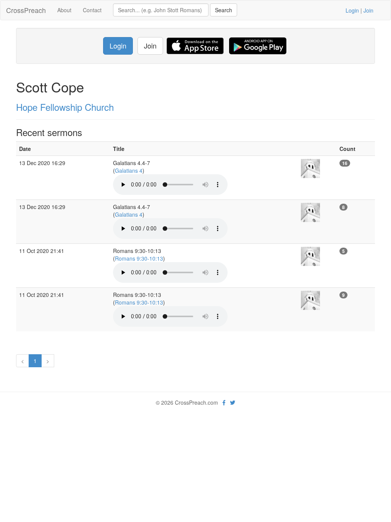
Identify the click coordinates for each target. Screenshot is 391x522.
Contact (92, 10)
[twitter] (232, 402)
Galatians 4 (128, 170)
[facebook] (224, 402)
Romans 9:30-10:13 (139, 258)
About (64, 10)
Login (352, 10)
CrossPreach (26, 10)
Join (368, 10)
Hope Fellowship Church (65, 106)
